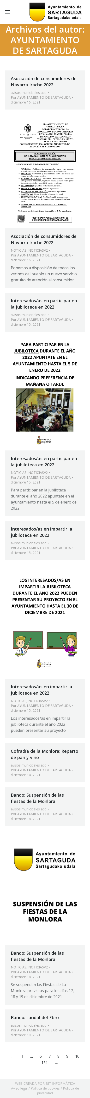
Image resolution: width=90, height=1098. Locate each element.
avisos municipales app (29, 92)
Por (41, 97)
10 (77, 1056)
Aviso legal (19, 1088)
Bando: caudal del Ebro (35, 1017)
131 (44, 1062)
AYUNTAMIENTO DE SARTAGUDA (45, 45)
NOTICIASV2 (38, 250)
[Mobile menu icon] (8, 12)
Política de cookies (45, 1088)
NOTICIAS (18, 250)
